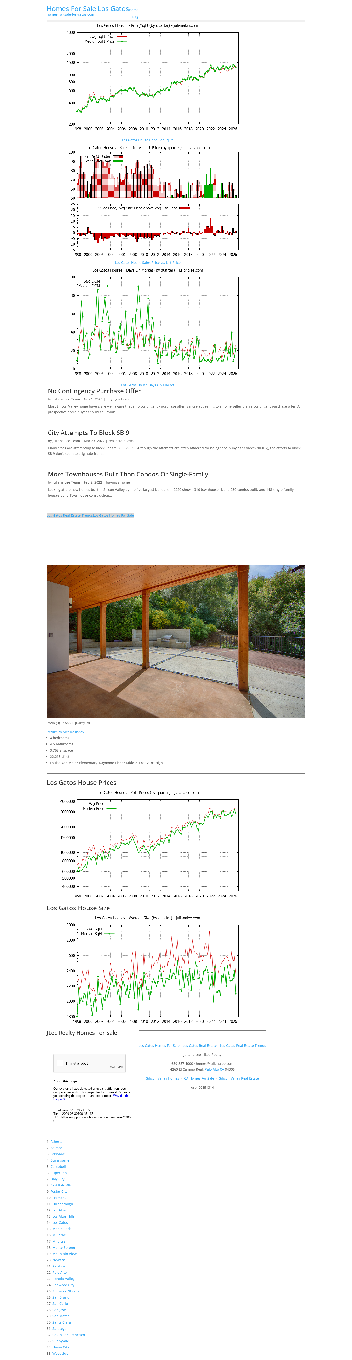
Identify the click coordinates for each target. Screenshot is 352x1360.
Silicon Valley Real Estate (239, 1078)
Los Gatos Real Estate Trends (70, 515)
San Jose (59, 1310)
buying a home (118, 399)
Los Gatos (60, 1222)
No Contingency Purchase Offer (94, 391)
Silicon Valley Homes (162, 1078)
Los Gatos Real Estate (200, 1045)
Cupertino (59, 1172)
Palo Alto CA (214, 1069)
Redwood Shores (65, 1291)
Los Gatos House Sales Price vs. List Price (148, 262)
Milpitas (58, 1241)
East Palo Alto (61, 1185)
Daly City (57, 1179)
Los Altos (59, 1210)
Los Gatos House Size (78, 907)
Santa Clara (61, 1322)
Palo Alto (59, 1272)
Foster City (59, 1191)
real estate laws (121, 441)
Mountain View (64, 1253)
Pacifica (58, 1266)
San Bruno (60, 1297)
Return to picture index (65, 732)
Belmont (57, 1148)
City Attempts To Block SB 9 (88, 432)
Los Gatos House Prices (81, 782)
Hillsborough (62, 1204)
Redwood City (63, 1285)
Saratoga (59, 1328)
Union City (60, 1347)
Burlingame (60, 1160)
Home (133, 9)
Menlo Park (61, 1229)
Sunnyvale (60, 1341)
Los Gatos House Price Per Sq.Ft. (148, 140)
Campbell (58, 1166)
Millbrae (59, 1235)
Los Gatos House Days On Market (147, 385)
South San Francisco (68, 1334)
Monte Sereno (63, 1247)
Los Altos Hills (63, 1216)
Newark (58, 1260)
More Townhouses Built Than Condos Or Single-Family (128, 474)
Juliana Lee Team (66, 399)
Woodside (60, 1353)
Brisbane (58, 1154)
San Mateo (60, 1316)
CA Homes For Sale (199, 1078)
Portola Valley (63, 1278)
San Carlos (60, 1303)
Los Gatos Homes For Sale (113, 515)
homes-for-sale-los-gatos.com (70, 14)
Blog (134, 16)
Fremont (59, 1197)
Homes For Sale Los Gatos (88, 8)
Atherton (58, 1141)
